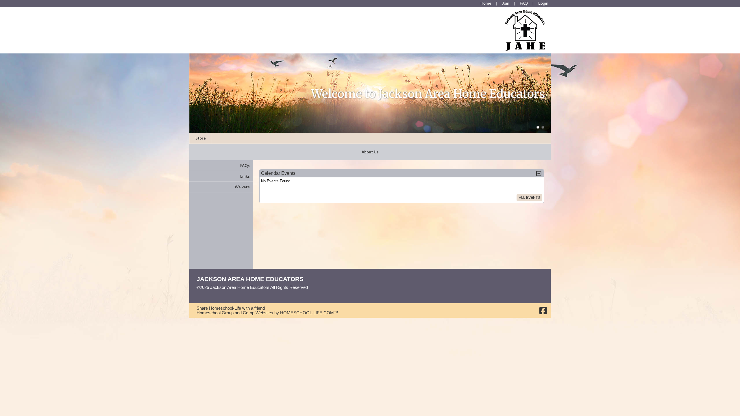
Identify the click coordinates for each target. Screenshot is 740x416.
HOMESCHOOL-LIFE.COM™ (309, 313)
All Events (529, 198)
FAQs (245, 165)
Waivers (242, 187)
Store (200, 138)
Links (245, 176)
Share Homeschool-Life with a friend (231, 308)
